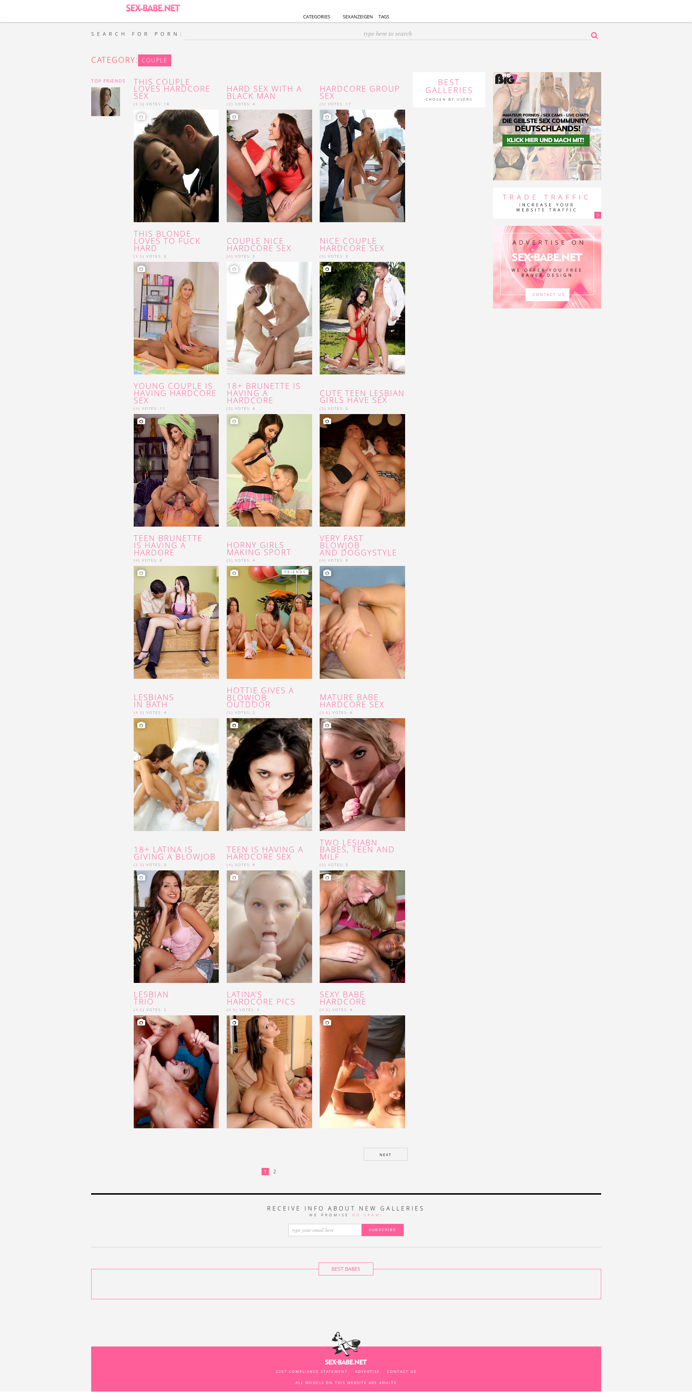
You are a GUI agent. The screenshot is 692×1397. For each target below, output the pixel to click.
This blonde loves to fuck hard (167, 240)
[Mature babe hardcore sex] (362, 774)
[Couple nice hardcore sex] (269, 318)
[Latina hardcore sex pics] (269, 1071)
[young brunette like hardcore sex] (269, 470)
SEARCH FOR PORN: (138, 34)
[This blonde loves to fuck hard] (176, 318)
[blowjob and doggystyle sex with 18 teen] (362, 622)
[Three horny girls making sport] (269, 622)
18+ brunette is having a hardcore (264, 393)
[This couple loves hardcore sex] (176, 166)
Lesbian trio (151, 998)
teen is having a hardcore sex (265, 853)
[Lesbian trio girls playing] (176, 1071)
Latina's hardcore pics (261, 998)
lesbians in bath (154, 701)
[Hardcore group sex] (362, 166)
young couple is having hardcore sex (175, 393)
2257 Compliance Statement (312, 1371)
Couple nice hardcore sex (259, 244)
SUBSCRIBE (382, 1230)
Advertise (367, 1371)
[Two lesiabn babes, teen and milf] (362, 926)
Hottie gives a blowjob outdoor (260, 697)
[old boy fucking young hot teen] (362, 1071)
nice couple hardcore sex (352, 244)
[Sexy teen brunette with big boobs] (176, 622)
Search (596, 35)
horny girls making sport (259, 548)
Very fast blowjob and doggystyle (358, 545)
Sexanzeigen (358, 16)
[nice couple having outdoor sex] (362, 318)
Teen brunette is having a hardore (168, 545)
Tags (383, 16)
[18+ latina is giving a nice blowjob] (176, 926)
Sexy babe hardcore (343, 998)
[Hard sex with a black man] (269, 166)
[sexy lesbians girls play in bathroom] (176, 774)
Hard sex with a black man (264, 92)
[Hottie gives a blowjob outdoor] (269, 774)
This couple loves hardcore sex (172, 89)
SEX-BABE (153, 7)
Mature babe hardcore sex (352, 701)
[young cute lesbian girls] (362, 470)
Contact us (401, 1371)
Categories (316, 16)
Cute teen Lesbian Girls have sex (362, 397)
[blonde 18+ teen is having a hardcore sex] (269, 926)
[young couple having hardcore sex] (176, 470)
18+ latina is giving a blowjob (175, 853)
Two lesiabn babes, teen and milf (357, 849)
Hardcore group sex (360, 92)
